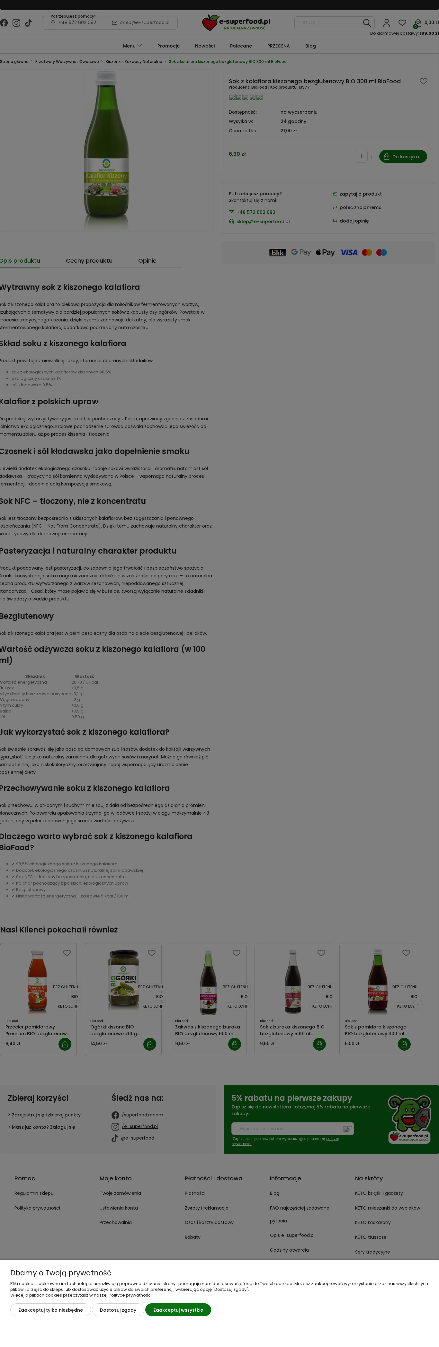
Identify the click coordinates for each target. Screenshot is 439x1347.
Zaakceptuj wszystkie (178, 1310)
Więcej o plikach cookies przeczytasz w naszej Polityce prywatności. (81, 1295)
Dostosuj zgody (118, 1310)
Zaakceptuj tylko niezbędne (50, 1310)
